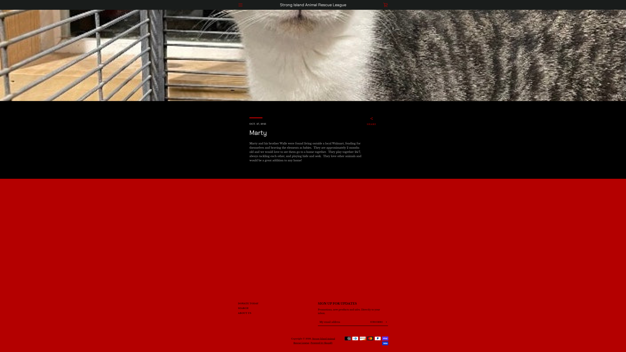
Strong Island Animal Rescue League (313, 5)
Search (243, 308)
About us (244, 313)
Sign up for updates (337, 303)
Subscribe (377, 322)
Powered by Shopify (322, 343)
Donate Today (248, 303)
